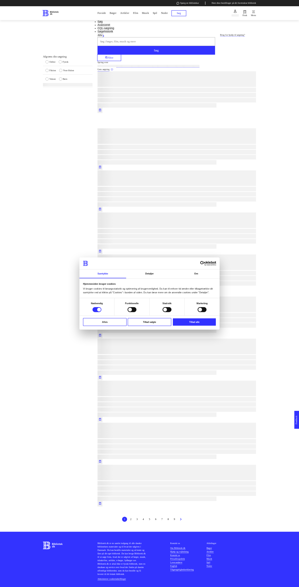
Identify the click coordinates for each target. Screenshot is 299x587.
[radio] (52, 62)
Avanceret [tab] (103, 24)
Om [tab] (196, 273)
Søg (156, 50)
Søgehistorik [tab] (105, 31)
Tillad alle (194, 322)
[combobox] (156, 41)
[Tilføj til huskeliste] (99, 110)
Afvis (105, 322)
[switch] (132, 309)
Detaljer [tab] (149, 273)
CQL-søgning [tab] (105, 28)
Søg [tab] (100, 21)
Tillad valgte (149, 322)
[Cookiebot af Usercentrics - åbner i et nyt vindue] (202, 263)
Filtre (110, 57)
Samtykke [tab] (102, 273)
